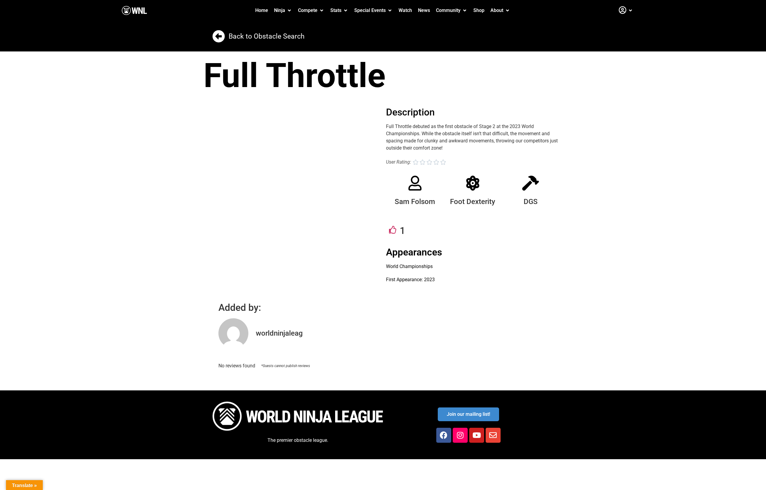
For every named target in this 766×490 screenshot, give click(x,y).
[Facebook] (443, 435)
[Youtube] (476, 435)
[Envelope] (493, 435)
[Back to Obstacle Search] (218, 36)
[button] (283, 10)
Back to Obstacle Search (267, 36)
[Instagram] (460, 435)
